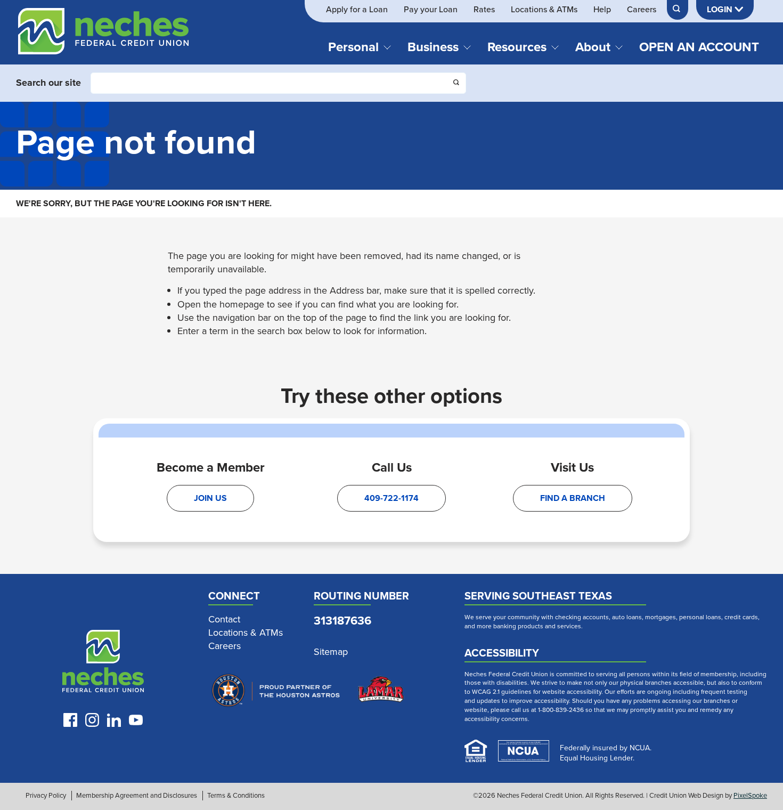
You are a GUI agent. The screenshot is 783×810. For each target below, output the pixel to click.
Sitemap (331, 652)
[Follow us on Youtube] (136, 720)
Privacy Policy (46, 795)
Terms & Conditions (236, 795)
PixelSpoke (750, 795)
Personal (353, 46)
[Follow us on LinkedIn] (114, 720)
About (592, 46)
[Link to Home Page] (103, 36)
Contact (224, 619)
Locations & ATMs (544, 9)
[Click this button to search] (457, 83)
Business (433, 46)
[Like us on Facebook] (70, 720)
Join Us (210, 498)
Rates (484, 9)
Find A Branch (572, 498)
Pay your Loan (431, 9)
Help (602, 9)
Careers (641, 9)
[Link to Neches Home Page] (103, 663)
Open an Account (699, 46)
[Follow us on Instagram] (92, 720)
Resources (517, 46)
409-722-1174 (391, 498)
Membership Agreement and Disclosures (136, 795)
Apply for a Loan (357, 9)
